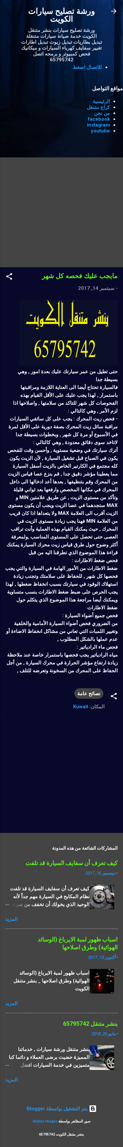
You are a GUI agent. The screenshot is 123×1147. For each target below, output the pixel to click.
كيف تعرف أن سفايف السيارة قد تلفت (72, 862)
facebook (99, 119)
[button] (9, 277)
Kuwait (80, 707)
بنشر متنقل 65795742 (90, 1023)
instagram (98, 125)
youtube (100, 131)
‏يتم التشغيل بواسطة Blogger (58, 1109)
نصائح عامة (88, 693)
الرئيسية (101, 101)
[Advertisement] (61, 200)
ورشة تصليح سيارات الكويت (61, 15)
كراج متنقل (98, 107)
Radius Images (45, 1121)
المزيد (11, 919)
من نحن (102, 113)
